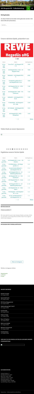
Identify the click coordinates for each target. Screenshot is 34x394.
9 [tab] (21, 149)
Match (15, 62)
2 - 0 (29, 180)
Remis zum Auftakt (5, 323)
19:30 (29, 64)
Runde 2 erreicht (5, 293)
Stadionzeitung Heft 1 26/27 (8, 306)
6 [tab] (16, 149)
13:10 (29, 108)
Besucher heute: (5, 376)
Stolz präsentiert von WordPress (14, 392)
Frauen (2, 276)
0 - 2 (29, 164)
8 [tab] (19, 149)
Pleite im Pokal (4, 314)
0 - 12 (29, 184)
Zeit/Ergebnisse (28, 62)
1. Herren (3, 275)
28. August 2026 (3, 66)
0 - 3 (29, 160)
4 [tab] (12, 149)
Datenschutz (3, 392)
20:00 (29, 75)
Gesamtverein (4, 273)
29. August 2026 (3, 82)
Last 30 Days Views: (6, 380)
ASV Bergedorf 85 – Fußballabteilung (12, 8)
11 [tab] (25, 149)
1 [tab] (16, 58)
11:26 (29, 91)
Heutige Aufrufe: (5, 374)
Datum (3, 62)
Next (31, 50)
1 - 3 (29, 172)
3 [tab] (10, 149)
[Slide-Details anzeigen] (17, 50)
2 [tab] (17, 58)
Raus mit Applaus (5, 319)
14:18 (29, 113)
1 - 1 (29, 195)
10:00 (29, 80)
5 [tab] (14, 149)
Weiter (31, 119)
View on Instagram (17, 261)
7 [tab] (17, 149)
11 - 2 (29, 168)
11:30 (29, 97)
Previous (3, 50)
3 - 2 (29, 191)
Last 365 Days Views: (6, 382)
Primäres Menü (32, 8)
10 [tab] (23, 149)
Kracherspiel (4, 310)
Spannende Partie (5, 297)
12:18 (29, 102)
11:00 (29, 86)
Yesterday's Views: (5, 377)
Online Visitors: (5, 373)
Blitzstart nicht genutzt (6, 327)
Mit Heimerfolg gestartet (7, 302)
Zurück (2, 119)
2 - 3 (29, 176)
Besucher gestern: (5, 379)
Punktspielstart (4, 331)
